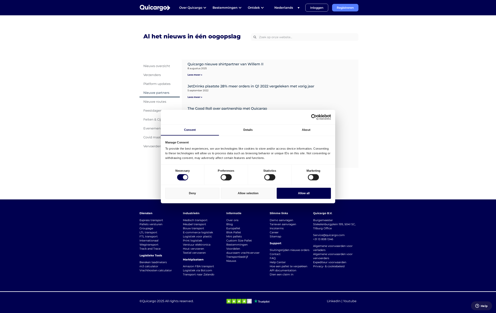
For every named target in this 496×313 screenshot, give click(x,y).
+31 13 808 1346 (323, 239)
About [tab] (306, 129)
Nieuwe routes (154, 101)
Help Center (278, 262)
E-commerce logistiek (198, 232)
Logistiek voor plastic (197, 236)
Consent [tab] (190, 129)
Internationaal (149, 240)
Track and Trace (150, 248)
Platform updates (156, 84)
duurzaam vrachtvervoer (243, 252)
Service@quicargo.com (329, 235)
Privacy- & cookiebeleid (328, 266)
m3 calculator (149, 266)
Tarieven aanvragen (283, 224)
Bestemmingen (237, 244)
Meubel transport (194, 224)
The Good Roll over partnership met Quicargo (227, 108)
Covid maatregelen (158, 137)
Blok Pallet (233, 232)
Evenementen (154, 128)
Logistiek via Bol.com (197, 270)
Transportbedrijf (237, 257)
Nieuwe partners (156, 93)
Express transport (151, 220)
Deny (192, 193)
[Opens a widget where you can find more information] (481, 306)
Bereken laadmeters (153, 262)
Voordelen (233, 248)
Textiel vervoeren (194, 252)
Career (274, 232)
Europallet (233, 228)
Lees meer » (195, 74)
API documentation (283, 270)
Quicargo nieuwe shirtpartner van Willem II (226, 64)
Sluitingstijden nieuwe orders (289, 250)
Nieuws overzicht (156, 66)
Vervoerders (152, 146)
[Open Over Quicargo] (204, 7)
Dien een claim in (281, 274)
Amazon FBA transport (198, 266)
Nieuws (231, 261)
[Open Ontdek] (262, 7)
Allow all (304, 193)
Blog (229, 224)
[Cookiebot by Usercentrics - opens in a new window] (314, 117)
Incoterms (277, 228)
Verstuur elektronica (196, 244)
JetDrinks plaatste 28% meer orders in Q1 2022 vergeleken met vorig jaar (251, 86)
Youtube (349, 301)
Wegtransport (149, 244)
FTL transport (149, 236)
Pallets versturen (151, 224)
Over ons (232, 220)
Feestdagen (152, 110)
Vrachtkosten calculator (156, 270)
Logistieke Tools (151, 255)
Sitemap (275, 236)
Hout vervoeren (193, 248)
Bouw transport (193, 228)
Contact (275, 254)
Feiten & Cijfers (154, 119)
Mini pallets (234, 236)
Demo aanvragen (281, 220)
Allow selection (248, 193)
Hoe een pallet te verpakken (288, 266)
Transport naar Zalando (198, 274)
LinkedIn (334, 301)
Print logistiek (192, 240)
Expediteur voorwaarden (329, 262)
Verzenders (152, 75)
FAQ (273, 258)
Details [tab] (248, 129)
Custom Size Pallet (239, 240)
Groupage (146, 228)
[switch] (226, 177)
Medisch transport (195, 220)
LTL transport (148, 232)
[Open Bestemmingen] (240, 7)
